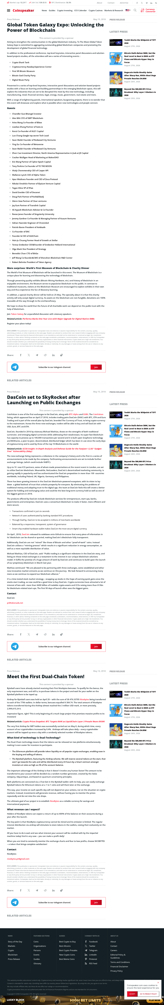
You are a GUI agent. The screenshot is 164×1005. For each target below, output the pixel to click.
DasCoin (25, 534)
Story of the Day (15, 941)
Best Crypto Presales (68, 950)
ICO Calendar (80, 10)
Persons (37, 950)
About (99, 3)
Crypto (11, 950)
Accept (132, 994)
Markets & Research (113, 10)
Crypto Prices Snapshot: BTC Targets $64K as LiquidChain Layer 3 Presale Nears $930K (63, 721)
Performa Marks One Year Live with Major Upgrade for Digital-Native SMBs (58, 318)
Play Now (154, 1000)
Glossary (37, 963)
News (44, 10)
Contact (111, 3)
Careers (113, 950)
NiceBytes (54, 801)
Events (36, 954)
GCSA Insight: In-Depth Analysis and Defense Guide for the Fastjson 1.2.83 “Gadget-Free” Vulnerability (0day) (54, 450)
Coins (36, 941)
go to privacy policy (148, 994)
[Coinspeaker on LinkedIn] (151, 2)
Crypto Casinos (95, 10)
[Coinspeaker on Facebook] (137, 2)
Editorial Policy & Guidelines (117, 956)
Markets (11, 946)
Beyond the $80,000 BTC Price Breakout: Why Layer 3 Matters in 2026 (140, 92)
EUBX (85, 414)
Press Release (117, 19)
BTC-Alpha (74, 414)
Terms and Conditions (120, 962)
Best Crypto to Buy (67, 941)
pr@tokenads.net (15, 603)
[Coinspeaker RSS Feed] (156, 2)
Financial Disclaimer (119, 966)
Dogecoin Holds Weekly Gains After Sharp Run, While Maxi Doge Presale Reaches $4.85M (140, 75)
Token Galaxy (17, 314)
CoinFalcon (98, 414)
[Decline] (158, 982)
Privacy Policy (116, 971)
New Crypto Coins (67, 954)
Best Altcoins (65, 946)
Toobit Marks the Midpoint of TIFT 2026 (140, 41)
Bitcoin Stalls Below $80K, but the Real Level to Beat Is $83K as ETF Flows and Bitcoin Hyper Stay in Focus (139, 58)
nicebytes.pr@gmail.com (18, 859)
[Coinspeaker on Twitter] (142, 2)
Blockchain (13, 954)
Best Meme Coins (67, 959)
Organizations (40, 946)
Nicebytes (84, 699)
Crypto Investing (64, 10)
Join (96, 367)
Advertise (124, 3)
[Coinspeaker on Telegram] (146, 2)
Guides (52, 10)
